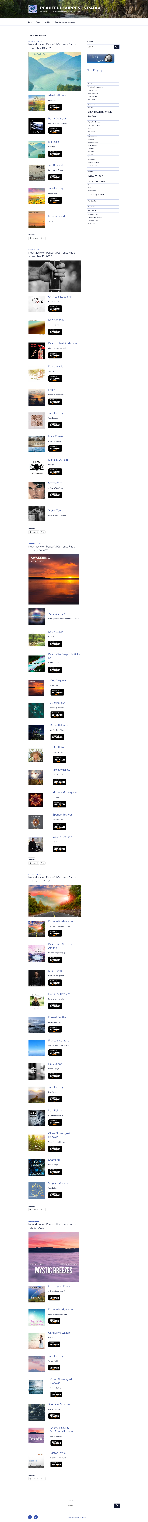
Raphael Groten (92, 190)
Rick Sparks (92, 201)
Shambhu (92, 210)
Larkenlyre (91, 148)
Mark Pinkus (91, 151)
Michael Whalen (93, 162)
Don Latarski (91, 107)
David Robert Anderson (93, 102)
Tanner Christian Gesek (95, 217)
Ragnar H (90, 187)
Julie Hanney (92, 145)
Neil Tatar (90, 171)
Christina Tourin (92, 90)
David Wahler (92, 105)
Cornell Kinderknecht (93, 93)
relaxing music (96, 194)
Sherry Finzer (93, 214)
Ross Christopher (93, 207)
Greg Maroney (91, 131)
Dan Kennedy (92, 96)
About (38, 22)
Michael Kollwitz (92, 159)
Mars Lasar (90, 154)
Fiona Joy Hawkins (94, 122)
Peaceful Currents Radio (70, 8)
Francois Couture (94, 125)
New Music (47, 22)
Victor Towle (91, 223)
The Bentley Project (93, 220)
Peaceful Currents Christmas (65, 22)
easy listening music (100, 111)
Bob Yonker (91, 84)
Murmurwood (92, 169)
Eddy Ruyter (92, 116)
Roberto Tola (91, 204)
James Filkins (91, 139)
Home (30, 22)
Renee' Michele (92, 198)
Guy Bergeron (91, 134)
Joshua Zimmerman (93, 142)
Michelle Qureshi (93, 166)
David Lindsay (91, 99)
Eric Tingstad (91, 119)
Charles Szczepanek (95, 87)
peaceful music (97, 181)
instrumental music (92, 136)
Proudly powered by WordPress (77, 1517)
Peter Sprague (91, 185)
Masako (90, 157)
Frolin (89, 128)
